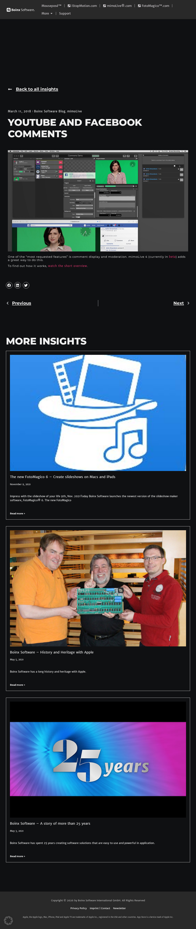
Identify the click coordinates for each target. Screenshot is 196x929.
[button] (9, 285)
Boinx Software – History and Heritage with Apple (52, 652)
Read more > (17, 513)
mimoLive (74, 111)
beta (172, 257)
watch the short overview (67, 266)
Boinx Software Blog (49, 111)
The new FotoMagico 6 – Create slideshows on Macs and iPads (62, 477)
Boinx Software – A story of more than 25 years (50, 823)
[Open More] (51, 13)
